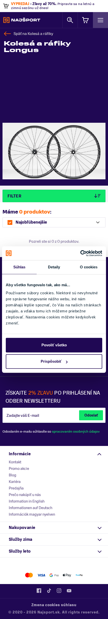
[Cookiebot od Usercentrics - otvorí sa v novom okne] (80, 253)
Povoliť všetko (54, 345)
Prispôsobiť (51, 361)
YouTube (69, 590)
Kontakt (15, 462)
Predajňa (16, 488)
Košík (85, 20)
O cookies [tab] (89, 267)
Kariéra (15, 481)
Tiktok (49, 590)
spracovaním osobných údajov (76, 431)
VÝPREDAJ (20, 4)
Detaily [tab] (54, 267)
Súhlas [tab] (19, 267)
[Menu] (100, 20)
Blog (12, 475)
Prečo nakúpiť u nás (25, 494)
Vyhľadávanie (70, 20)
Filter (14, 196)
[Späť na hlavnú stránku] (21, 20)
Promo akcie (19, 468)
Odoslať (91, 415)
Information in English (26, 501)
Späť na (33, 33)
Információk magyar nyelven (32, 514)
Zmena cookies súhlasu (54, 605)
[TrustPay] (79, 575)
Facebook (39, 590)
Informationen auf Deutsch (30, 507)
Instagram (59, 590)
